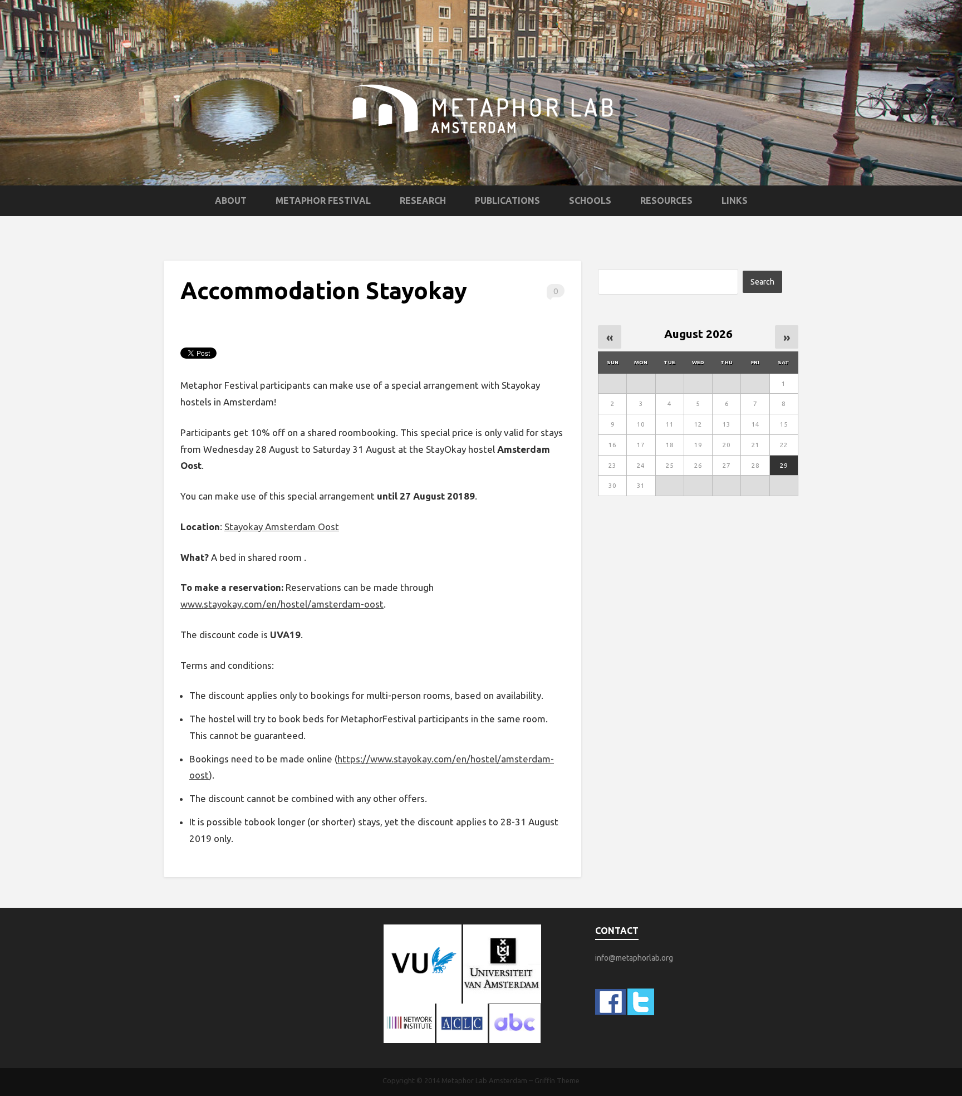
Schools (590, 200)
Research (423, 200)
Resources (666, 200)
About (231, 200)
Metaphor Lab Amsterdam (484, 1080)
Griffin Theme (557, 1080)
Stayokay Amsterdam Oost (281, 526)
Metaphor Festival (323, 200)
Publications (507, 200)
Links (734, 200)
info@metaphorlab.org (634, 957)
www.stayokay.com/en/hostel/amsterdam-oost (282, 604)
